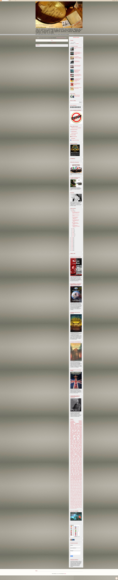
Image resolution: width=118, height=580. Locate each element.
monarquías (72, 457)
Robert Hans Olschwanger (79, 503)
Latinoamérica (72, 467)
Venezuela (77, 471)
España (78, 458)
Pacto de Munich (77, 486)
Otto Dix (74, 486)
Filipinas (74, 469)
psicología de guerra (78, 437)
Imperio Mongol (72, 498)
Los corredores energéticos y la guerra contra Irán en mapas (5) (77, 57)
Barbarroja (80, 445)
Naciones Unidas (73, 439)
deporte (76, 507)
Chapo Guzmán (74, 494)
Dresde (73, 495)
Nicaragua (71, 486)
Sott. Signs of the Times (75, 140)
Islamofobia (80, 462)
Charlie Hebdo (74, 462)
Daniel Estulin (72, 444)
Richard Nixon (72, 488)
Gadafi (77, 460)
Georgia (77, 469)
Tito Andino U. (78, 95)
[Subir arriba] (116, 578)
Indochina (75, 498)
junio (73, 229)
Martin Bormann (78, 501)
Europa (80, 429)
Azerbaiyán (77, 492)
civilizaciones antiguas (78, 456)
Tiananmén (79, 505)
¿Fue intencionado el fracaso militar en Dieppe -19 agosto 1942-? (77, 75)
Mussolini (75, 467)
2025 (72, 237)
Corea (77, 462)
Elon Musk (80, 495)
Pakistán (71, 479)
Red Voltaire (73, 138)
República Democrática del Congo (74, 487)
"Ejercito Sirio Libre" (73, 466)
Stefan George (76, 489)
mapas (71, 440)
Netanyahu (77, 463)
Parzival (81, 486)
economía (72, 431)
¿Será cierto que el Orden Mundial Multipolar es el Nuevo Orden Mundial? (78, 53)
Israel (71, 430)
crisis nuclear (79, 448)
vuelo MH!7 (75, 508)
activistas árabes (79, 459)
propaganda (75, 432)
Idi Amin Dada (80, 497)
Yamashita (80, 471)
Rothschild (75, 488)
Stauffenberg (80, 470)
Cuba (75, 474)
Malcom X (74, 501)
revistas (74, 453)
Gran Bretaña (79, 438)
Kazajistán (71, 500)
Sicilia (76, 504)
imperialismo (73, 425)
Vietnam (73, 468)
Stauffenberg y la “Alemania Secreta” (77, 61)
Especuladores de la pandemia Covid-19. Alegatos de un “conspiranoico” (77, 70)
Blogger (65, 573)
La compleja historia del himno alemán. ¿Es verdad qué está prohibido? (77, 79)
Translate (77, 43)
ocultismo (71, 456)
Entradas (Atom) (54, 42)
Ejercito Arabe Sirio (74, 458)
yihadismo (80, 428)
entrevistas (77, 434)
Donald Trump (75, 440)
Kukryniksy (75, 484)
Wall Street (80, 446)
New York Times (80, 485)
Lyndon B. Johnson (79, 484)
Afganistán (76, 451)
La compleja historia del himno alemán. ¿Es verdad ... (75, 220)
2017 (72, 247)
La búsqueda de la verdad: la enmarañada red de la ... (76, 226)
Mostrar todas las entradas (61, 37)
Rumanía (71, 504)
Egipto (77, 474)
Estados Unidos (76, 421)
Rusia (71, 428)
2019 (72, 245)
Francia (81, 440)
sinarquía (71, 460)
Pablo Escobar (78, 477)
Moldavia (81, 502)
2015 (72, 250)
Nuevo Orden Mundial (74, 446)
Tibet (81, 505)
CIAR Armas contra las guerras (76, 127)
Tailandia (76, 505)
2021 (72, 242)
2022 (72, 241)
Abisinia (73, 491)
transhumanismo (72, 508)
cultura (80, 422)
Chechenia (71, 473)
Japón (75, 448)
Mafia (79, 454)
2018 (72, 246)
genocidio (72, 438)
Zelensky (74, 464)
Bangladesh (80, 492)
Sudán (79, 489)
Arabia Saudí (78, 453)
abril (73, 232)
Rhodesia (81, 487)
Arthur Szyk (74, 492)
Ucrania (76, 435)
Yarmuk (73, 506)
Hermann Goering (75, 497)
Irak (78, 440)
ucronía (77, 454)
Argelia (76, 481)
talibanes (74, 460)
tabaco (71, 491)
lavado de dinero (73, 449)
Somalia (73, 489)
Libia (81, 454)
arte (74, 430)
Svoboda (74, 505)
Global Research (74, 131)
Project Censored (74, 136)
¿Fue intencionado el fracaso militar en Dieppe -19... (75, 218)
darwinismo (73, 507)
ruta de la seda (75, 447)
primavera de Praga (79, 507)
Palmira (74, 479)
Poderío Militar (73, 134)
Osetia (75, 477)
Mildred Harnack (77, 502)
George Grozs (76, 475)
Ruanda (81, 479)
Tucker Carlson (72, 471)
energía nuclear (77, 468)
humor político (79, 430)
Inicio (52, 40)
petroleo (71, 453)
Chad (71, 494)
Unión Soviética (75, 428)
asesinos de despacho (78, 455)
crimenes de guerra (78, 431)
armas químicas (75, 445)
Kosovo (77, 470)
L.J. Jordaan (77, 500)
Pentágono (80, 439)
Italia (78, 460)
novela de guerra (79, 449)
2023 (72, 240)
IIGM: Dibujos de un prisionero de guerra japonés (77, 84)
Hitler (71, 432)
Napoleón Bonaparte (73, 463)
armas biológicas (79, 464)
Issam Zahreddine (79, 498)
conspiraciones (78, 423)
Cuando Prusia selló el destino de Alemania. (77, 66)
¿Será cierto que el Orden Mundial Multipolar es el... (76, 213)
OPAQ (73, 477)
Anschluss (71, 492)
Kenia (73, 500)
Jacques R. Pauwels (78, 444)
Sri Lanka (71, 505)
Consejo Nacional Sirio (77, 482)
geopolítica (72, 422)
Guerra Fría (76, 436)
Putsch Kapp (71, 503)
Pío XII (74, 503)
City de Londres (76, 473)
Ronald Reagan (77, 479)
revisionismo (72, 451)
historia (72, 423)
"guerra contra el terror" (74, 429)
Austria (79, 481)
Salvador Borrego (78, 488)
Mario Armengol (74, 485)
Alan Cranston (76, 491)
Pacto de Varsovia (79, 478)
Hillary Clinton (80, 469)
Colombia (73, 482)
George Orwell (80, 475)
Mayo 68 (74, 502)
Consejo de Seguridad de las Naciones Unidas (76, 452)
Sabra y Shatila (74, 504)
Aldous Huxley (80, 491)
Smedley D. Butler (80, 504)
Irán (78, 433)
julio (73, 228)
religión (74, 454)
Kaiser (73, 484)
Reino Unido (72, 455)
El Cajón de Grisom (74, 129)
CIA (76, 433)
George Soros (80, 466)
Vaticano (75, 459)
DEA (71, 458)
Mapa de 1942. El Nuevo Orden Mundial (77, 88)
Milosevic (77, 485)
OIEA (71, 477)
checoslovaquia (76, 506)
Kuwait (75, 500)
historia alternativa (76, 442)
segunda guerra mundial (76, 424)
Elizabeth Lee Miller (76, 495)
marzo (73, 233)
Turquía (80, 442)
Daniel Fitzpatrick (78, 494)
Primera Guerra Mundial (74, 441)
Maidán (71, 485)
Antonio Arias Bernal (73, 481)
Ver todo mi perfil (77, 96)
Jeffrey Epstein (72, 470)
